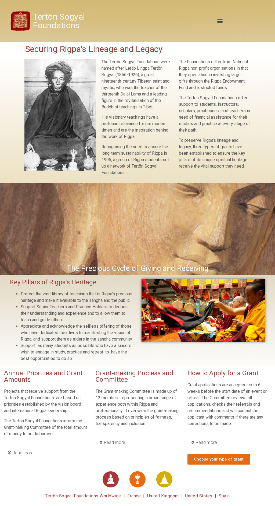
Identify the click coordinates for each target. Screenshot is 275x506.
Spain (224, 495)
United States (198, 495)
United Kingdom (163, 495)
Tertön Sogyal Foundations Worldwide (83, 495)
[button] (220, 20)
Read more (23, 452)
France (134, 495)
